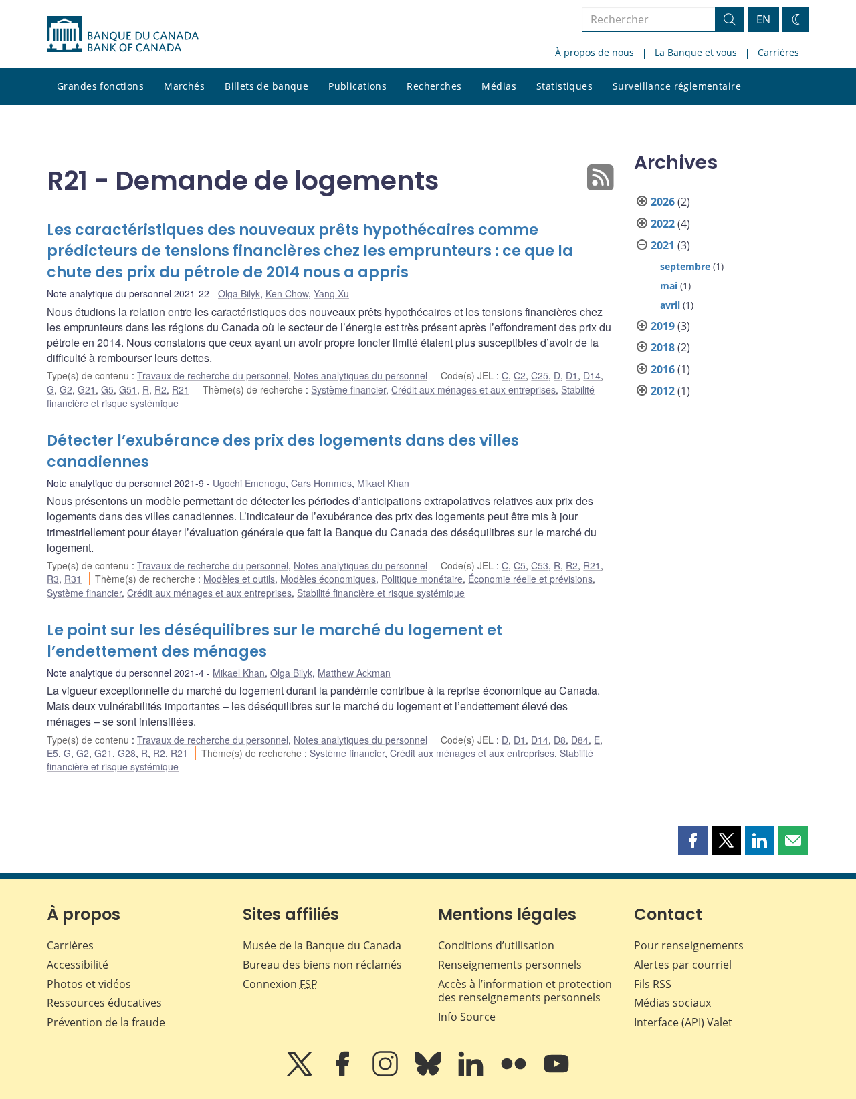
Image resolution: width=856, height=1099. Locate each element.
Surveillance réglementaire (677, 86)
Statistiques (564, 86)
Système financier (348, 389)
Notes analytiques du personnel (360, 375)
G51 (128, 389)
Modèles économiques (328, 578)
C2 (520, 375)
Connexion (280, 984)
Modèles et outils (239, 578)
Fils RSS (652, 984)
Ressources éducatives (104, 1002)
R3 (53, 578)
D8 (560, 739)
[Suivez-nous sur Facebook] (343, 1073)
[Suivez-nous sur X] (301, 1073)
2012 (663, 390)
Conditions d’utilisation (496, 945)
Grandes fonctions (100, 86)
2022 (663, 223)
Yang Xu (331, 293)
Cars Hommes (321, 483)
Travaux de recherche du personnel (212, 375)
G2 (66, 389)
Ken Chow (286, 293)
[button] (693, 840)
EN (763, 19)
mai (668, 285)
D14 (592, 375)
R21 (180, 389)
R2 (160, 389)
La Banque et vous (696, 52)
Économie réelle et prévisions (530, 578)
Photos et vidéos (89, 984)
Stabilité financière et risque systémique (381, 592)
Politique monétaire (422, 578)
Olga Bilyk (239, 293)
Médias (498, 86)
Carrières (778, 52)
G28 (127, 753)
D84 (579, 739)
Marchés (184, 86)
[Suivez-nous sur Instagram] (386, 1073)
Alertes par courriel (683, 964)
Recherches (434, 86)
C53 (539, 565)
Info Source (467, 1016)
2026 (663, 201)
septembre (685, 266)
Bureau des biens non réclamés (322, 964)
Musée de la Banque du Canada (322, 945)
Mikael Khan (383, 483)
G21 (87, 389)
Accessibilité (77, 964)
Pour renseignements (689, 945)
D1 (572, 375)
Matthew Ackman (354, 672)
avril (670, 305)
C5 (520, 565)
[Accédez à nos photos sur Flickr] (515, 1073)
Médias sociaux (672, 1002)
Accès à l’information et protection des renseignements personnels (525, 991)
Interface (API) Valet (683, 1022)
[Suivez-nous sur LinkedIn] (472, 1073)
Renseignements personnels (510, 964)
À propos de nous (594, 52)
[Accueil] (123, 34)
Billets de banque (266, 86)
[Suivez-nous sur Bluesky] (429, 1073)
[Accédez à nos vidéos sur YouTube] (556, 1073)
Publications (357, 86)
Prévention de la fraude (106, 1022)
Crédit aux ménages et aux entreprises (473, 389)
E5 (52, 753)
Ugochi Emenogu (249, 483)
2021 (663, 245)
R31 (73, 578)
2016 (663, 369)
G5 (107, 389)
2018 (663, 347)
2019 (663, 326)
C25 (539, 375)
